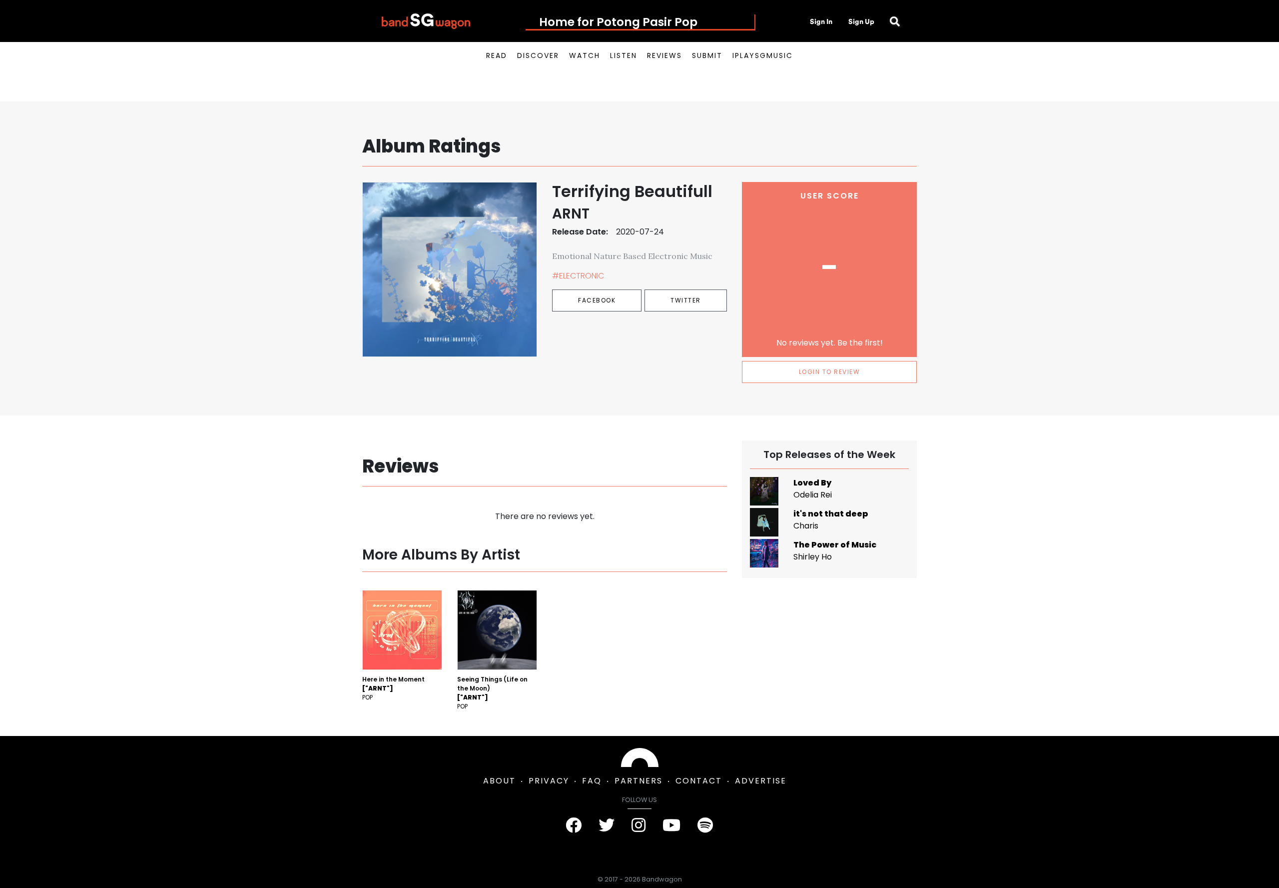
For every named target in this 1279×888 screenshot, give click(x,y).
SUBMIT (707, 55)
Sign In (821, 21)
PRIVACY (549, 780)
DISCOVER (538, 55)
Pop (367, 697)
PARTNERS (638, 780)
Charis (805, 526)
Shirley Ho (812, 556)
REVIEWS (664, 55)
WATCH (584, 55)
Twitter (685, 300)
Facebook (597, 300)
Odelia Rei (812, 494)
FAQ (592, 780)
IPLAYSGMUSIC (762, 55)
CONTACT (698, 780)
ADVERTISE (760, 780)
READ (496, 55)
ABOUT (499, 780)
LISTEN (623, 55)
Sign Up (861, 21)
